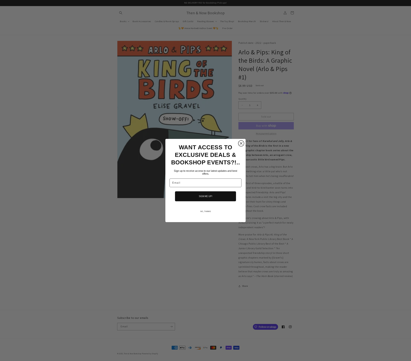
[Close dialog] (241, 143)
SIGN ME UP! (205, 196)
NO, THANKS (205, 211)
